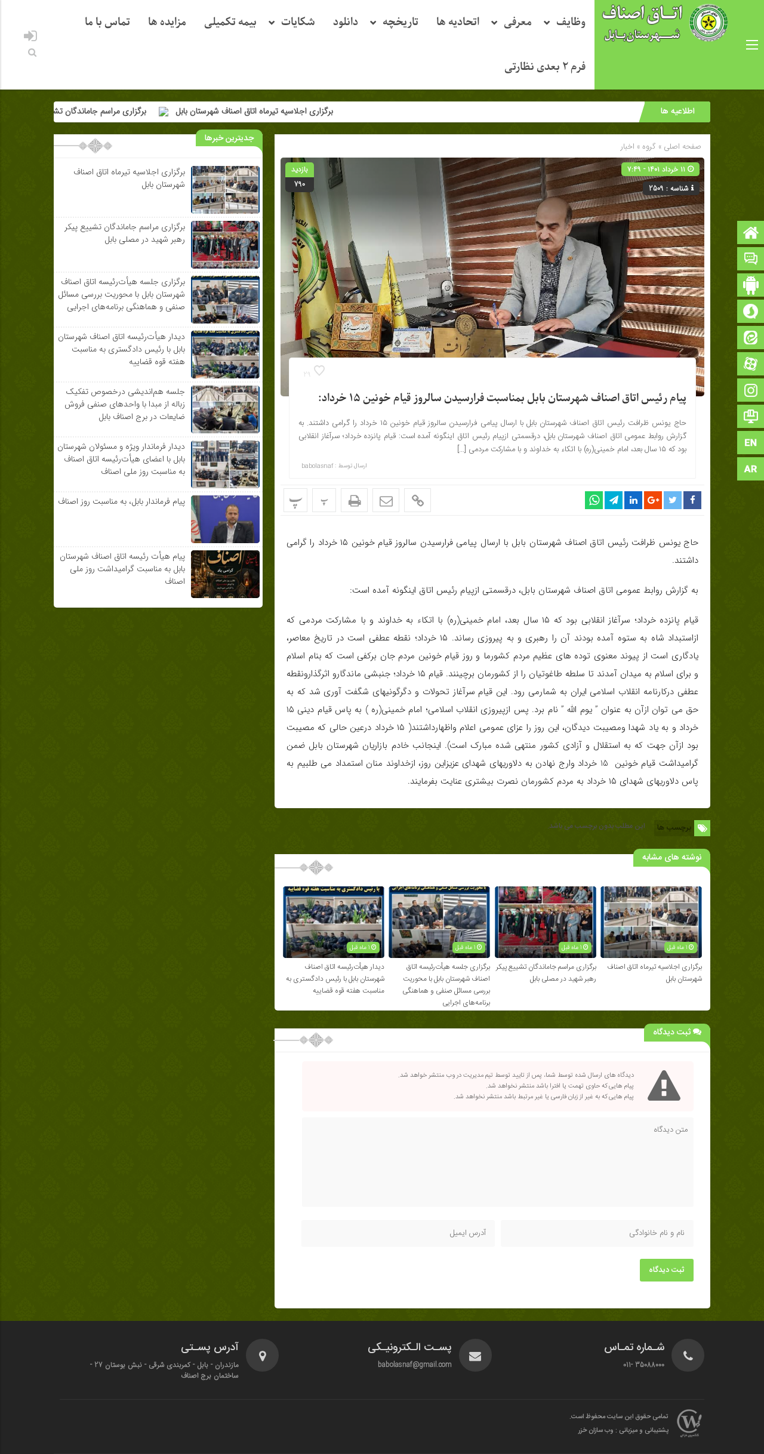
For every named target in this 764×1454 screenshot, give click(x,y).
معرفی (518, 22)
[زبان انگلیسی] (751, 443)
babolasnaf (317, 466)
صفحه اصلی (681, 146)
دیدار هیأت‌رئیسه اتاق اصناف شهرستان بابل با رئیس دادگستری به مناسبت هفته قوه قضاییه (335, 979)
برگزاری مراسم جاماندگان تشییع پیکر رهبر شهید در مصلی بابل (546, 973)
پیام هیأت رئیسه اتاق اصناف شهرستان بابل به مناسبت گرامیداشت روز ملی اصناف (122, 569)
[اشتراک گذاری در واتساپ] (594, 500)
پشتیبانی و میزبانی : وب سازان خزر (623, 1430)
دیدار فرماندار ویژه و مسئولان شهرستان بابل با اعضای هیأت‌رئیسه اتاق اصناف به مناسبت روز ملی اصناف (121, 459)
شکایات (298, 22)
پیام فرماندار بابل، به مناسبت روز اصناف (121, 501)
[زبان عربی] (751, 470)
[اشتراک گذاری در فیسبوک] (692, 500)
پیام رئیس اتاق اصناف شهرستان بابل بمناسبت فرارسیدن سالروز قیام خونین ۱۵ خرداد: (502, 398)
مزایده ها (167, 22)
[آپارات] (751, 365)
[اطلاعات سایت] (751, 417)
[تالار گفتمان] (751, 260)
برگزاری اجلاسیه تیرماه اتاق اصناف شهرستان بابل (313, 111)
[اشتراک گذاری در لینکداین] (633, 500)
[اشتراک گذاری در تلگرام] (614, 500)
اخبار (627, 146)
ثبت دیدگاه (667, 1270)
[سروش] (751, 312)
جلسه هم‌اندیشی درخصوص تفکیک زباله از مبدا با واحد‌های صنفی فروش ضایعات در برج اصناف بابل (124, 404)
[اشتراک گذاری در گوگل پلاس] (653, 500)
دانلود (345, 22)
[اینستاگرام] (751, 391)
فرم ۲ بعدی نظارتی (545, 67)
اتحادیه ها (457, 22)
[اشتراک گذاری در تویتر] (673, 500)
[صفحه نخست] (751, 233)
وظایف (571, 22)
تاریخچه (400, 22)
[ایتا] (751, 338)
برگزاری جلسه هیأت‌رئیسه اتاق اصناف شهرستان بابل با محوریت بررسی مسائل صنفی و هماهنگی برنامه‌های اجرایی (446, 985)
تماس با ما (107, 22)
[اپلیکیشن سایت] (751, 286)
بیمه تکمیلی (230, 22)
